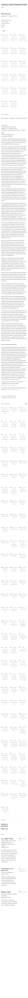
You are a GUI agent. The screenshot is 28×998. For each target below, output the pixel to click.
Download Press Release (8, 396)
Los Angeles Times (7, 839)
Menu (2, 7)
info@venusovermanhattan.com (9, 385)
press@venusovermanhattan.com (11, 389)
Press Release (4, 21)
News (2, 27)
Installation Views (6, 20)
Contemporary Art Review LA (7, 869)
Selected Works (5, 23)
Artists (3, 25)
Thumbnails (4, 30)
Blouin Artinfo (6, 892)
